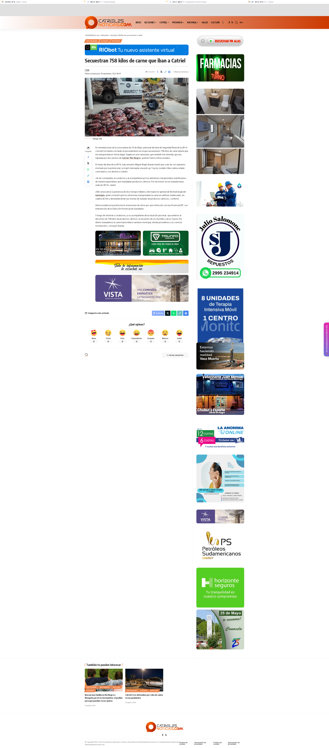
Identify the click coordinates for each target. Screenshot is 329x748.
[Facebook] (229, 22)
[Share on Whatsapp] (88, 169)
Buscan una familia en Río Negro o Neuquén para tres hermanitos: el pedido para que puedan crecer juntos (103, 698)
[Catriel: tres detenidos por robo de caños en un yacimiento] (144, 680)
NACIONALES (104, 687)
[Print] (169, 72)
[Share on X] (161, 72)
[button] (223, 22)
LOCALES (104, 41)
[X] (232, 22)
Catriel (125, 158)
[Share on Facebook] (157, 72)
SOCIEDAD (90, 690)
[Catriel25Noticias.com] (108, 22)
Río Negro (135, 158)
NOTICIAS (116, 41)
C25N (87, 70)
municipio (100, 195)
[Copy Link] (165, 72)
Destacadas (92, 41)
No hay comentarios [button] (176, 355)
